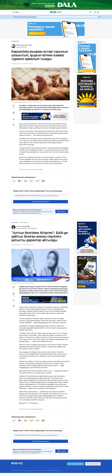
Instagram (63, 211)
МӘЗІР (17, 12)
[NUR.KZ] (56, 12)
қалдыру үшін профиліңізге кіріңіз (49, 195)
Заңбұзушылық (23, 222)
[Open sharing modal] (13, 119)
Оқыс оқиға (14, 222)
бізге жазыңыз (38, 169)
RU (90, 12)
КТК (36, 293)
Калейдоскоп (15, 41)
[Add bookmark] (13, 124)
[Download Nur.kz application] (56, 5)
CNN (42, 109)
